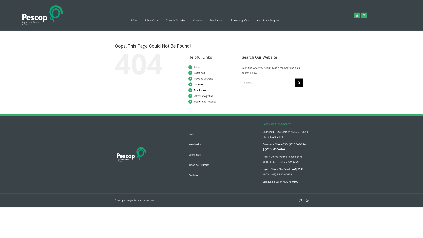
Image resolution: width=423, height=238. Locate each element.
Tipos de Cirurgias (203, 78)
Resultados (200, 90)
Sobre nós (199, 72)
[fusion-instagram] (357, 15)
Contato (198, 84)
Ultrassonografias (203, 96)
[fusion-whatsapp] (364, 15)
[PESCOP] (42, 4)
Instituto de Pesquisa (205, 101)
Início (197, 67)
